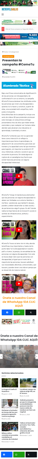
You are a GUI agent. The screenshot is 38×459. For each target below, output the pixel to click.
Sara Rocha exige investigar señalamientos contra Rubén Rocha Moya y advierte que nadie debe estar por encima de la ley (18, 362)
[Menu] (3, 14)
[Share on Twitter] (30, 312)
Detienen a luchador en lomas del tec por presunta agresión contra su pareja (10, 413)
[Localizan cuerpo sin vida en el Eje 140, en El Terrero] (28, 382)
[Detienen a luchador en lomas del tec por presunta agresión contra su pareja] (10, 403)
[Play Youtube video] (19, 176)
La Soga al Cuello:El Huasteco (9, 390)
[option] (19, 356)
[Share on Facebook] (7, 312)
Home (5, 52)
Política (9, 351)
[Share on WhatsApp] (19, 312)
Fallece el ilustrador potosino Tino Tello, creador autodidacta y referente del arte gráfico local (27, 428)
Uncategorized (14, 52)
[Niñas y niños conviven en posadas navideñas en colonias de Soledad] (10, 426)
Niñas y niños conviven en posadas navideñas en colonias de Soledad (10, 436)
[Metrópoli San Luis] (10, 9)
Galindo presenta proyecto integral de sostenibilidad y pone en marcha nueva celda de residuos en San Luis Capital (28, 406)
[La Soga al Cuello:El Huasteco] (10, 382)
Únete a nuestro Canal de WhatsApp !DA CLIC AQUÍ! (19, 302)
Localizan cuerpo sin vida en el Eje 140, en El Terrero (28, 391)
